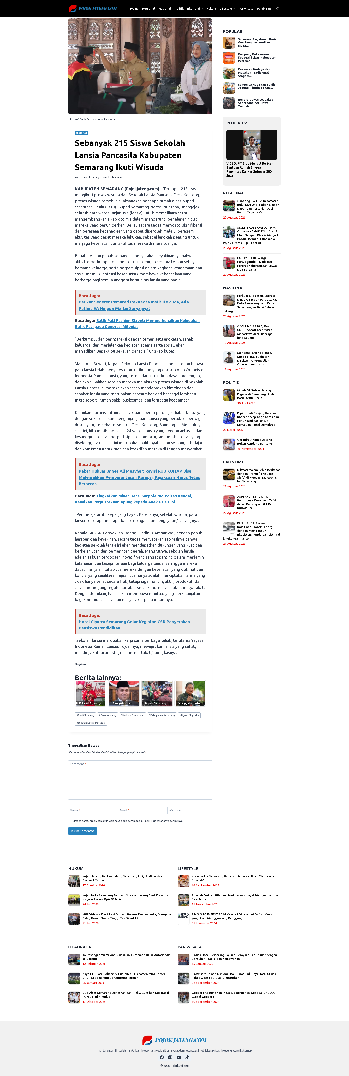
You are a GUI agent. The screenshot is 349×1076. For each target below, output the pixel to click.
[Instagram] (170, 1057)
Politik (179, 8)
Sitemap (246, 1050)
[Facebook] (162, 1057)
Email (124, 810)
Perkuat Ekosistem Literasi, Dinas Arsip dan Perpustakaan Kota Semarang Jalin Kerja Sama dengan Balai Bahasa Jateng (251, 303)
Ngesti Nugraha (189, 715)
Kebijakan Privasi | (210, 1050)
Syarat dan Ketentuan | (185, 1050)
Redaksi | (123, 1050)
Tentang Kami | (107, 1050)
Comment (78, 764)
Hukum (211, 8)
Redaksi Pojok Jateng (87, 177)
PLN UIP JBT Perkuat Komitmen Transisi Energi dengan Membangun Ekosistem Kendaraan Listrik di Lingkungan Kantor (252, 530)
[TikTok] (187, 1057)
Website (175, 810)
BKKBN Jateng (85, 715)
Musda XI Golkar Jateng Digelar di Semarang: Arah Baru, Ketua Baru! (255, 394)
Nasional (165, 8)
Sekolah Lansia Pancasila (91, 722)
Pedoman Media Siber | (156, 1050)
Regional (148, 8)
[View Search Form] (278, 9)
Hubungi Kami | (231, 1050)
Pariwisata (246, 8)
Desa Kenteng (107, 715)
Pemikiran (264, 8)
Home (134, 8)
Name (75, 810)
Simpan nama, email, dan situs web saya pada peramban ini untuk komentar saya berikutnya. (128, 820)
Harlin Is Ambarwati (132, 715)
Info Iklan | (135, 1050)
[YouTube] (179, 1057)
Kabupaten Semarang (162, 715)
